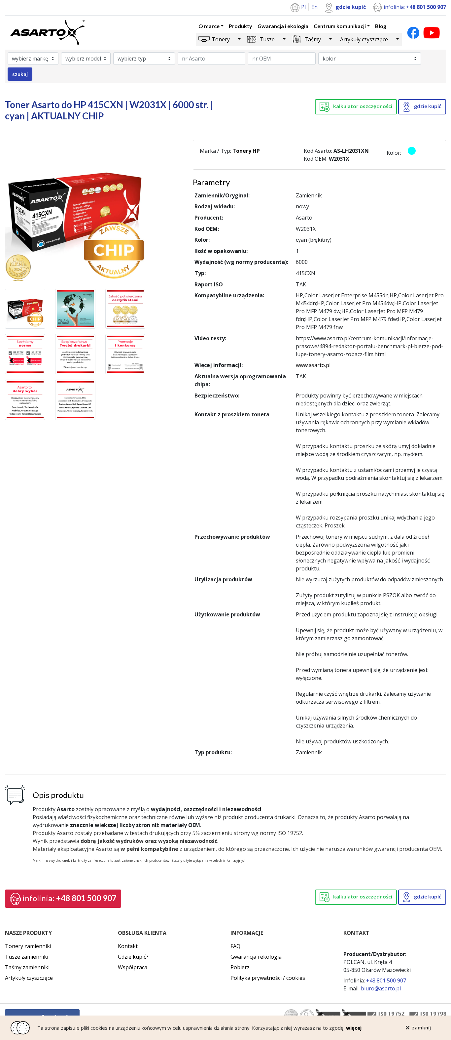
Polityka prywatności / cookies (267, 977)
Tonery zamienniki (28, 946)
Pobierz (240, 967)
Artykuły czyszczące (364, 39)
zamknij (421, 1027)
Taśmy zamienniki (27, 967)
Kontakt (128, 946)
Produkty (240, 26)
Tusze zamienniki (26, 956)
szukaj (20, 74)
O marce (209, 26)
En (314, 7)
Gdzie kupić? (133, 956)
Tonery (221, 39)
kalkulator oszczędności (362, 106)
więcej (354, 1027)
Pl (304, 7)
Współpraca (132, 967)
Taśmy (312, 39)
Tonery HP (246, 150)
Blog (380, 26)
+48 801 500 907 (69, 898)
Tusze (267, 39)
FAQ (235, 946)
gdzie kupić (350, 7)
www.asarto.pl (313, 365)
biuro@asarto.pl (381, 988)
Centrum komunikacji (340, 26)
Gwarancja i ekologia (283, 26)
